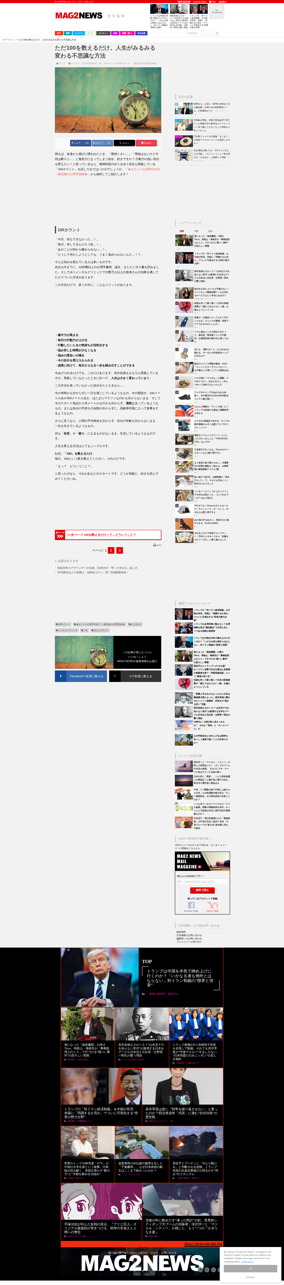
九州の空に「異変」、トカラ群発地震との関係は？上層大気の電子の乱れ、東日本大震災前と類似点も (212, 779)
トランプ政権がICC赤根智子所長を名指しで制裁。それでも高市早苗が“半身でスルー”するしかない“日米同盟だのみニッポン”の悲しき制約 (195, 1052)
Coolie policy (247, 1261)
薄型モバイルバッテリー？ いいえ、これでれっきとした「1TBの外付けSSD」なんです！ (211, 438)
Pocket (147, 143)
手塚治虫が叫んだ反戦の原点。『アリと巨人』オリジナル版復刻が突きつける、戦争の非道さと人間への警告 (100, 1228)
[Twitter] (114, 16)
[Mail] (123, 16)
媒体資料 (181, 932)
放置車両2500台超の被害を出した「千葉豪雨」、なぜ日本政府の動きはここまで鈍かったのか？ (140, 1167)
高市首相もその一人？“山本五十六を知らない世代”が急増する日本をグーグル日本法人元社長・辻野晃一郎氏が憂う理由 (179, 22)
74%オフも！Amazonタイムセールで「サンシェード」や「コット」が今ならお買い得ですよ (211, 508)
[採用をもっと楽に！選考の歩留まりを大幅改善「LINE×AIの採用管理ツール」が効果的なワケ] (184, 113)
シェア (77, 143)
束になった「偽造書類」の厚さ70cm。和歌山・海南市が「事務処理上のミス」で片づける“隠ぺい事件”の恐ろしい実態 (87, 1050)
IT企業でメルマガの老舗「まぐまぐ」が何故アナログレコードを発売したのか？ (212, 140)
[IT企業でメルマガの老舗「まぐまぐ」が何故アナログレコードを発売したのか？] (184, 146)
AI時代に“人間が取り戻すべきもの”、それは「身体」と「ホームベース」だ (211, 725)
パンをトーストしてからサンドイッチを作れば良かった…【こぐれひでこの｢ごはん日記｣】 (211, 494)
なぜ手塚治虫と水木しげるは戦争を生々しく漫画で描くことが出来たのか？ (211, 739)
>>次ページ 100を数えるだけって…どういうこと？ (102, 534)
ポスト (125, 143)
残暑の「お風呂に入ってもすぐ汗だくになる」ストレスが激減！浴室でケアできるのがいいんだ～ (211, 320)
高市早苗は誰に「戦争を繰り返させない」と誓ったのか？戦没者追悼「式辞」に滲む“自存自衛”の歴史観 (181, 1113)
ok (250, 1268)
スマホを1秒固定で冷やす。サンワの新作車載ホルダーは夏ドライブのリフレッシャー (212, 424)
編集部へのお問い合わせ (189, 938)
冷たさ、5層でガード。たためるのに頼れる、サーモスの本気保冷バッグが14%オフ (212, 352)
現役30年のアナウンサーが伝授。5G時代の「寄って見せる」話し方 (97, 568)
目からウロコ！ (101, 630)
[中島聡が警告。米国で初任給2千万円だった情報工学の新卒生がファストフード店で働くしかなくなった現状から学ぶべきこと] (184, 130)
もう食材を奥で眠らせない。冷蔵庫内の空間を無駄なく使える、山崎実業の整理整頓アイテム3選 (211, 465)
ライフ (62, 63)
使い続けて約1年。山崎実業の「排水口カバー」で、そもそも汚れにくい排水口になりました (212, 480)
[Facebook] (109, 16)
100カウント (64, 624)
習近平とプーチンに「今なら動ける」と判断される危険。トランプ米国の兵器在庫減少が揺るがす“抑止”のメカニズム (195, 1169)
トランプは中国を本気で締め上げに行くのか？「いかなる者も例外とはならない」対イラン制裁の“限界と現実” (159, 22)
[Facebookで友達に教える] (81, 671)
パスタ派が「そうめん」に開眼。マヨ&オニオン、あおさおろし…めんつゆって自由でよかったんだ (211, 381)
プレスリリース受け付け (189, 941)
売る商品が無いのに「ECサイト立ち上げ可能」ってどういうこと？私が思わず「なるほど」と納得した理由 (212, 154)
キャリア (75, 63)
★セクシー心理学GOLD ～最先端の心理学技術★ (100, 624)
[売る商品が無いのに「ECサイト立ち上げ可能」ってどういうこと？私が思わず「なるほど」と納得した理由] (184, 160)
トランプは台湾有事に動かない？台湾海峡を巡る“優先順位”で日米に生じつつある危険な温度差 (212, 627)
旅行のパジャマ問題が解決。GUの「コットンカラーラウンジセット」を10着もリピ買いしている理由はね (211, 366)
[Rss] (118, 16)
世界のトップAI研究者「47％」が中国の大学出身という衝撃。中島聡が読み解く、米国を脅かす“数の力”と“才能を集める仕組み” (87, 1169)
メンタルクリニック (67, 630)
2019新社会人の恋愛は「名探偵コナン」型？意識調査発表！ (93, 572)
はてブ (99, 143)
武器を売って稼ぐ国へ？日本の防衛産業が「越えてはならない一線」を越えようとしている (211, 306)
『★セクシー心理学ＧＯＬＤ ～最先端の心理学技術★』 (130, 63)
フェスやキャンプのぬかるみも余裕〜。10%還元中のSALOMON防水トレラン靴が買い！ (211, 395)
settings (250, 1277)
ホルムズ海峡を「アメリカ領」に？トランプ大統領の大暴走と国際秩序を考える (211, 409)
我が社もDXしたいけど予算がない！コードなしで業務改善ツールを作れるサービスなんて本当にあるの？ (211, 292)
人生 (85, 630)
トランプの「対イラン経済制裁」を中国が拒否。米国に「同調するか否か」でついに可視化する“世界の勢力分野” (199, 22)
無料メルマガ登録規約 (186, 876)
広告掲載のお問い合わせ (189, 935)
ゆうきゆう (136, 624)
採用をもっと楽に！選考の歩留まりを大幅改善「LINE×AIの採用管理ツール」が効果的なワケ (212, 107)
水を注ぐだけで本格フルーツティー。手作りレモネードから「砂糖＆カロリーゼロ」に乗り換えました (211, 536)
